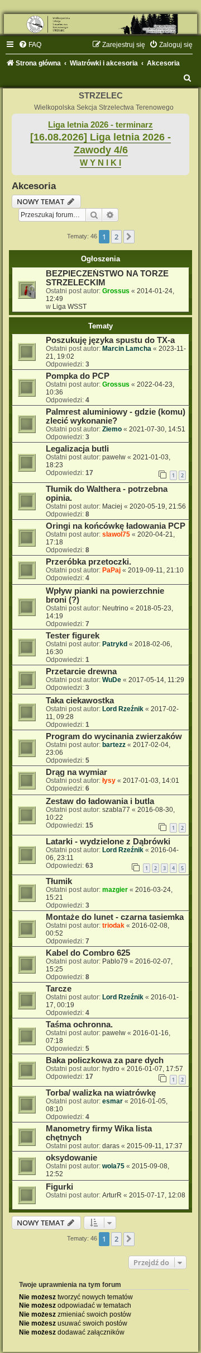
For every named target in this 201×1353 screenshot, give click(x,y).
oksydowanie (71, 1157)
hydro (110, 1069)
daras (110, 1146)
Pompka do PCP (77, 376)
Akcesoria (34, 186)
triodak (113, 925)
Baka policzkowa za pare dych (105, 1060)
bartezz (114, 745)
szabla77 (116, 810)
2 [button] (116, 237)
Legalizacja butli (77, 448)
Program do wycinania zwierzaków (114, 736)
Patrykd (114, 644)
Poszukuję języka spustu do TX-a (110, 340)
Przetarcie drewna (81, 671)
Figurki (59, 1186)
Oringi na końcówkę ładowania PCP (115, 526)
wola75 (113, 1166)
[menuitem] (29, 45)
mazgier (115, 890)
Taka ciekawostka (80, 700)
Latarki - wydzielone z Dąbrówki (108, 841)
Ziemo (112, 429)
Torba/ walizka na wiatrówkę (101, 1092)
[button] (129, 236)
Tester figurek (72, 635)
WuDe (111, 680)
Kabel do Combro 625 (88, 952)
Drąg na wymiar (76, 772)
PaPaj (111, 570)
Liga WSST (69, 307)
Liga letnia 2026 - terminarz (100, 124)
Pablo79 (115, 961)
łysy (109, 780)
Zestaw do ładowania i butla (100, 801)
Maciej (112, 506)
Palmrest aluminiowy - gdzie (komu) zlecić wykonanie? (115, 416)
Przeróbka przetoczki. (88, 561)
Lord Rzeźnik (122, 709)
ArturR (112, 1195)
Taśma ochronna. (79, 1024)
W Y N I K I (100, 162)
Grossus (116, 291)
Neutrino (115, 608)
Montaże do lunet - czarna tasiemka (115, 917)
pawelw (114, 457)
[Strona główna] (100, 24)
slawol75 (116, 534)
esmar (112, 1101)
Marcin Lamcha (126, 349)
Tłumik (59, 881)
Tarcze (58, 988)
